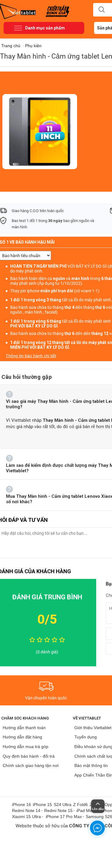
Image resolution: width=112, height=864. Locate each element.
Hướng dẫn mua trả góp (25, 746)
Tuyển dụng (85, 737)
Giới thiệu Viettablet (92, 727)
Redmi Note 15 (58, 810)
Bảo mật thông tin (91, 765)
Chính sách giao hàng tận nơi (31, 765)
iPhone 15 (42, 804)
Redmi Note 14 (26, 810)
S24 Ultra (62, 804)
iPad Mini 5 (86, 810)
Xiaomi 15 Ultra (26, 816)
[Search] (101, 10)
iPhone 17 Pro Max (64, 816)
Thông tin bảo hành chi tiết (31, 355)
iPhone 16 (21, 804)
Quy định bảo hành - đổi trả (29, 756)
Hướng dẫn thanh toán (24, 727)
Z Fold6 (80, 804)
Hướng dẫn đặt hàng (22, 737)
